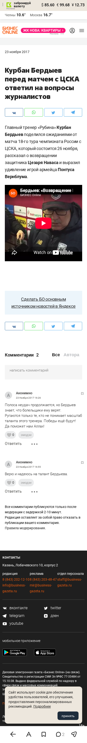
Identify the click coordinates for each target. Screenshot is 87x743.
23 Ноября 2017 (17, 52)
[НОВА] (42, 30)
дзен (54, 615)
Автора (71, 354)
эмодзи (26, 435)
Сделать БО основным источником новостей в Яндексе (43, 303)
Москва (36, 15)
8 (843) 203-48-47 (43, 579)
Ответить (13, 443)
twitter (55, 608)
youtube (15, 623)
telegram (16, 615)
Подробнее (42, 706)
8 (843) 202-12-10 (15, 579)
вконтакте (18, 608)
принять (68, 716)
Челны (10, 15)
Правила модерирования (25, 528)
